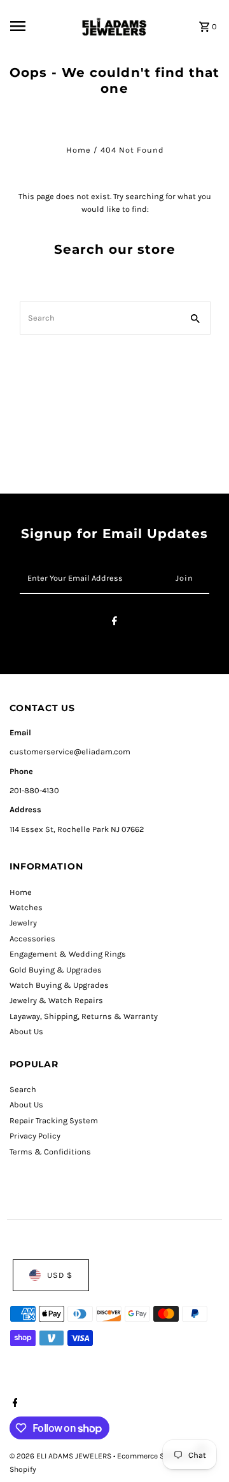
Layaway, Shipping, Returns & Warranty (84, 1016)
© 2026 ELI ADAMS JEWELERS (61, 1455)
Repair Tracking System (54, 1120)
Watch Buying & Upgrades (59, 985)
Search (23, 1089)
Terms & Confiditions (50, 1151)
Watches (26, 907)
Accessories (32, 938)
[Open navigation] (40, 26)
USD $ (60, 1275)
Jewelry (23, 922)
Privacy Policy (35, 1135)
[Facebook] (114, 623)
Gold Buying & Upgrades (56, 969)
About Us (26, 1031)
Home (78, 150)
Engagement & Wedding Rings (68, 954)
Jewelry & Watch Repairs (56, 1000)
